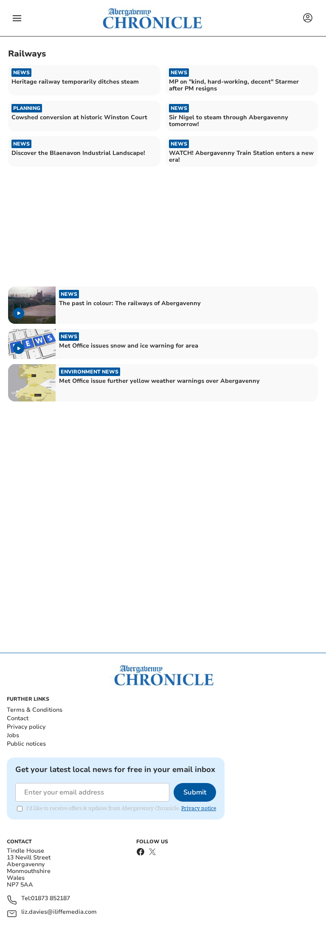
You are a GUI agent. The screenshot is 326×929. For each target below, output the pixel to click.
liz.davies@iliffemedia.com (59, 912)
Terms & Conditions (34, 710)
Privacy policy (26, 727)
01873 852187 (50, 898)
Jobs (13, 735)
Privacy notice (198, 808)
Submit (194, 792)
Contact (17, 718)
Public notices (26, 744)
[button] (17, 18)
